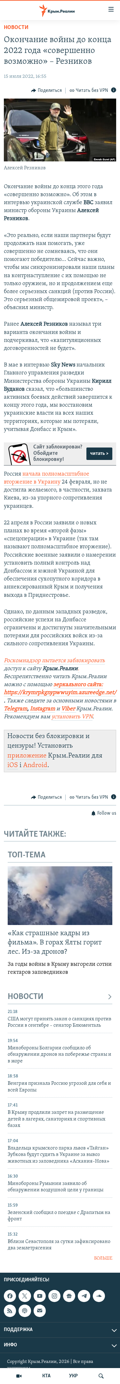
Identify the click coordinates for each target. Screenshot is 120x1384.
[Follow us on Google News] (69, 1296)
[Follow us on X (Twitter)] (25, 1296)
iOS (12, 765)
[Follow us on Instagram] (54, 1296)
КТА (46, 1376)
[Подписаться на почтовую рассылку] (40, 1311)
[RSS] (10, 1311)
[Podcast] (25, 1311)
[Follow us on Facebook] (10, 1296)
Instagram (42, 709)
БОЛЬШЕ (103, 1258)
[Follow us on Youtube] (40, 1296)
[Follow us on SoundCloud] (99, 1296)
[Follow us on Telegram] (84, 1296)
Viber (68, 709)
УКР (73, 1376)
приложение (26, 755)
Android (35, 765)
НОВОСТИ (26, 997)
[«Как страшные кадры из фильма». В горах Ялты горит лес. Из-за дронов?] (60, 895)
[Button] (46, 90)
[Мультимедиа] (18, 1376)
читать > (99, 453)
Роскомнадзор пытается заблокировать (54, 661)
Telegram (15, 709)
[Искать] (101, 1376)
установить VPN (72, 717)
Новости (16, 28)
